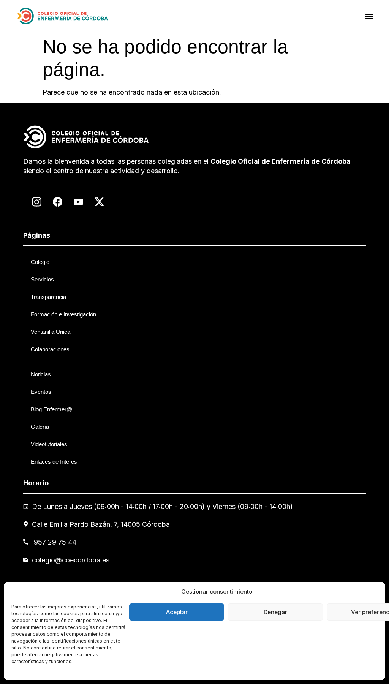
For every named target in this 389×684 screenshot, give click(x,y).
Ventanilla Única (50, 332)
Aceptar (177, 612)
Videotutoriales (49, 444)
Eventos (41, 392)
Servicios (42, 279)
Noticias (41, 374)
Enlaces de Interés (54, 461)
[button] (369, 16)
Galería (40, 426)
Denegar (275, 612)
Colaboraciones (50, 349)
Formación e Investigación (63, 314)
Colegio (40, 262)
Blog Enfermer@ (51, 409)
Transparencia (48, 297)
